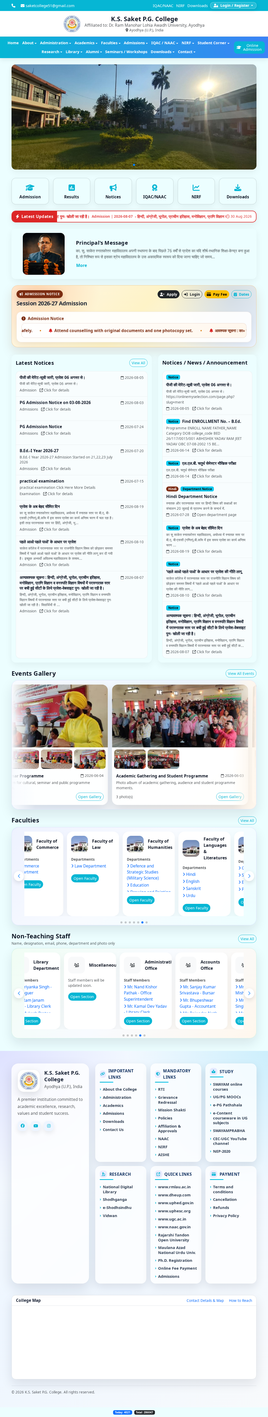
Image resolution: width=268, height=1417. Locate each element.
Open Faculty (50, 884)
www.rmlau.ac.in (174, 1186)
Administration (117, 1097)
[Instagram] (49, 1126)
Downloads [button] (161, 51)
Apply (171, 294)
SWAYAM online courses (227, 1087)
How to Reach (240, 1300)
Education (160, 885)
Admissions (113, 1113)
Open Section (47, 1020)
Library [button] (72, 51)
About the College (120, 1089)
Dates (243, 294)
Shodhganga (115, 1199)
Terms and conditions (223, 1189)
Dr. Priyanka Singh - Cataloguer (52, 990)
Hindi (211, 874)
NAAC (163, 1138)
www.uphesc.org (174, 1210)
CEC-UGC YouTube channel (230, 1141)
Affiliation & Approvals (169, 1129)
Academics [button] (84, 42)
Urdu (211, 895)
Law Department (111, 866)
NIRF (180, 5)
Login (194, 294)
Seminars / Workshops (126, 51)
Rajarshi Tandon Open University (173, 1237)
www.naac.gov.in (174, 1226)
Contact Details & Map (205, 1300)
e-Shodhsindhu (117, 1207)
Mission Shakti (172, 1109)
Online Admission (252, 47)
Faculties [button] (109, 42)
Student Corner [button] (212, 42)
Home (13, 42)
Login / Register (234, 5)
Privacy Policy (226, 1215)
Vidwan (110, 1215)
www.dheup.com (174, 1194)
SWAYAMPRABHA (229, 1130)
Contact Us (113, 1129)
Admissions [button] (134, 42)
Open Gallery (46, 796)
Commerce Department (48, 869)
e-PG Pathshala (227, 1104)
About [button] (28, 42)
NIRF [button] (186, 42)
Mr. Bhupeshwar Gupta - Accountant (218, 1003)
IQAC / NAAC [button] (163, 42)
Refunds (221, 1207)
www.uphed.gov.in (176, 1202)
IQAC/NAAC (163, 5)
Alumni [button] (92, 51)
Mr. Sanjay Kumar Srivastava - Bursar (218, 990)
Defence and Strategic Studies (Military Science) (164, 872)
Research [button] (50, 51)
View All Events (241, 673)
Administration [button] (54, 42)
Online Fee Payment (177, 1268)
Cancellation (225, 1199)
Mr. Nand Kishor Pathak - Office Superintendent (161, 993)
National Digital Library (118, 1189)
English (213, 881)
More (81, 265)
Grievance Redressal (168, 1100)
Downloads (197, 5)
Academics (113, 1105)
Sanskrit (214, 888)
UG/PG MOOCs (227, 1096)
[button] (121, 922)
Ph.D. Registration (175, 1260)
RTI (161, 1089)
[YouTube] (36, 1126)
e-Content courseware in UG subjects (230, 1118)
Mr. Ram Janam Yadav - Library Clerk (52, 1003)
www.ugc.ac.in (172, 1219)
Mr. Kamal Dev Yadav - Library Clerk (166, 1009)
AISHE (163, 1154)
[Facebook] (22, 1126)
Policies (165, 1118)
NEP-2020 (221, 1151)
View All (138, 362)
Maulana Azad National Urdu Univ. (177, 1250)
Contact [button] (185, 51)
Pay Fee (219, 294)
